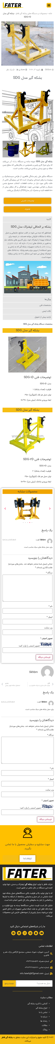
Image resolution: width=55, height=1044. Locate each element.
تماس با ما (43, 1012)
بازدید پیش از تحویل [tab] (43, 317)
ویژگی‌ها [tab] (48, 299)
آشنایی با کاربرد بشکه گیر (37, 1003)
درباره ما (44, 1016)
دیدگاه (49, 573)
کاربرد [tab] (48, 219)
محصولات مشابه (27, 491)
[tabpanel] (27, 259)
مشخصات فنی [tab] (45, 305)
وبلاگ (45, 1029)
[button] (49, 5)
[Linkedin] (19, 933)
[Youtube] (41, 933)
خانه (50, 13)
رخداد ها (43, 1021)
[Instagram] (25, 933)
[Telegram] (36, 933)
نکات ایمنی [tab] (46, 311)
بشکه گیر (13, 161)
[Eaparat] (30, 933)
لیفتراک (29, 243)
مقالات (44, 1025)
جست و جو (9, 983)
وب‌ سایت (48, 628)
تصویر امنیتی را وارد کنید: (29, 646)
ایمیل (49, 617)
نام (50, 606)
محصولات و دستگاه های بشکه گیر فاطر (31, 13)
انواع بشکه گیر (41, 1008)
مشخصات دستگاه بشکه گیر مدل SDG (37, 324)
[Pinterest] (13, 933)
